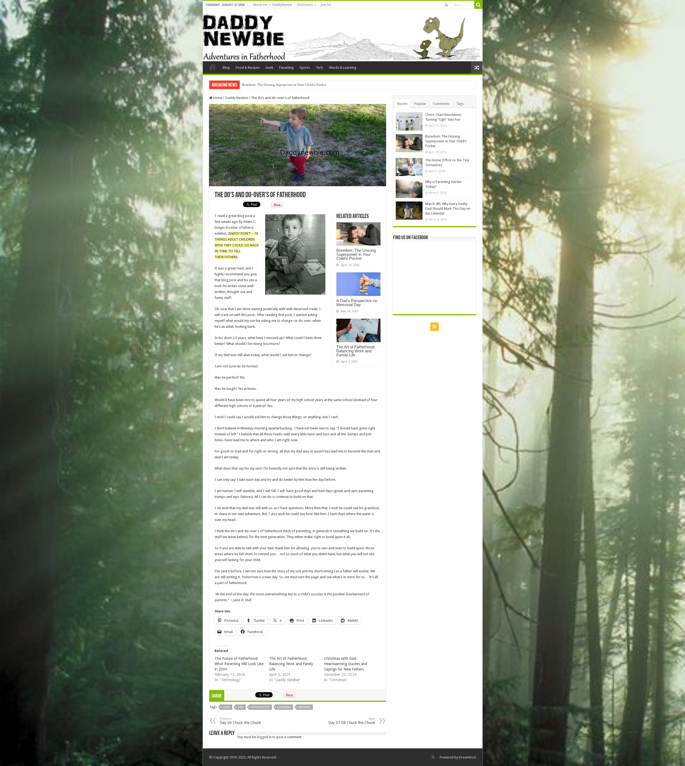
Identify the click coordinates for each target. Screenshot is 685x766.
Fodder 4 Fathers (240, 228)
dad (241, 707)
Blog (226, 68)
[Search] (478, 5)
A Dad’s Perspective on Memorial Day (356, 302)
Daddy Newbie (212, 67)
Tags (460, 104)
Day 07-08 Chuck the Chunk (351, 721)
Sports (305, 68)
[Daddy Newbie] (342, 35)
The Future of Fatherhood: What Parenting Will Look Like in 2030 (239, 663)
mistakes (304, 707)
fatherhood (260, 707)
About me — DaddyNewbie (272, 5)
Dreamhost (467, 757)
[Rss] (446, 5)
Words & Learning (342, 68)
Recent (402, 104)
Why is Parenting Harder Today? (265, 85)
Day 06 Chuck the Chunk (240, 721)
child (226, 707)
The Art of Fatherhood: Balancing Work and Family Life (355, 351)
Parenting (286, 68)
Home (217, 98)
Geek (269, 68)
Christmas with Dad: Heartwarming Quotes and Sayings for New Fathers (345, 663)
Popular (420, 104)
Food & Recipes (248, 68)
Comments (441, 104)
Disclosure (305, 5)
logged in (264, 737)
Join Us (326, 5)
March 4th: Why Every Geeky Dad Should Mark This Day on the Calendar (447, 208)
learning (284, 707)
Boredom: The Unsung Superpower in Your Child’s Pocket (356, 254)
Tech (319, 68)
